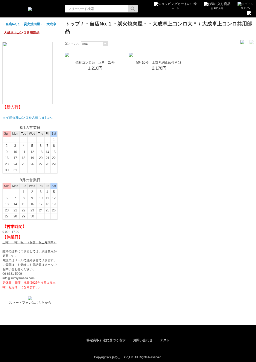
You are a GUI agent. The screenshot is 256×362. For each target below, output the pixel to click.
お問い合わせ (142, 340)
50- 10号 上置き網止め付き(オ (159, 62)
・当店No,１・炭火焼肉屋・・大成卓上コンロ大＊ (39, 24)
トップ (72, 23)
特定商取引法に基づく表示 (106, 340)
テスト (165, 340)
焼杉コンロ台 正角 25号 (95, 62)
